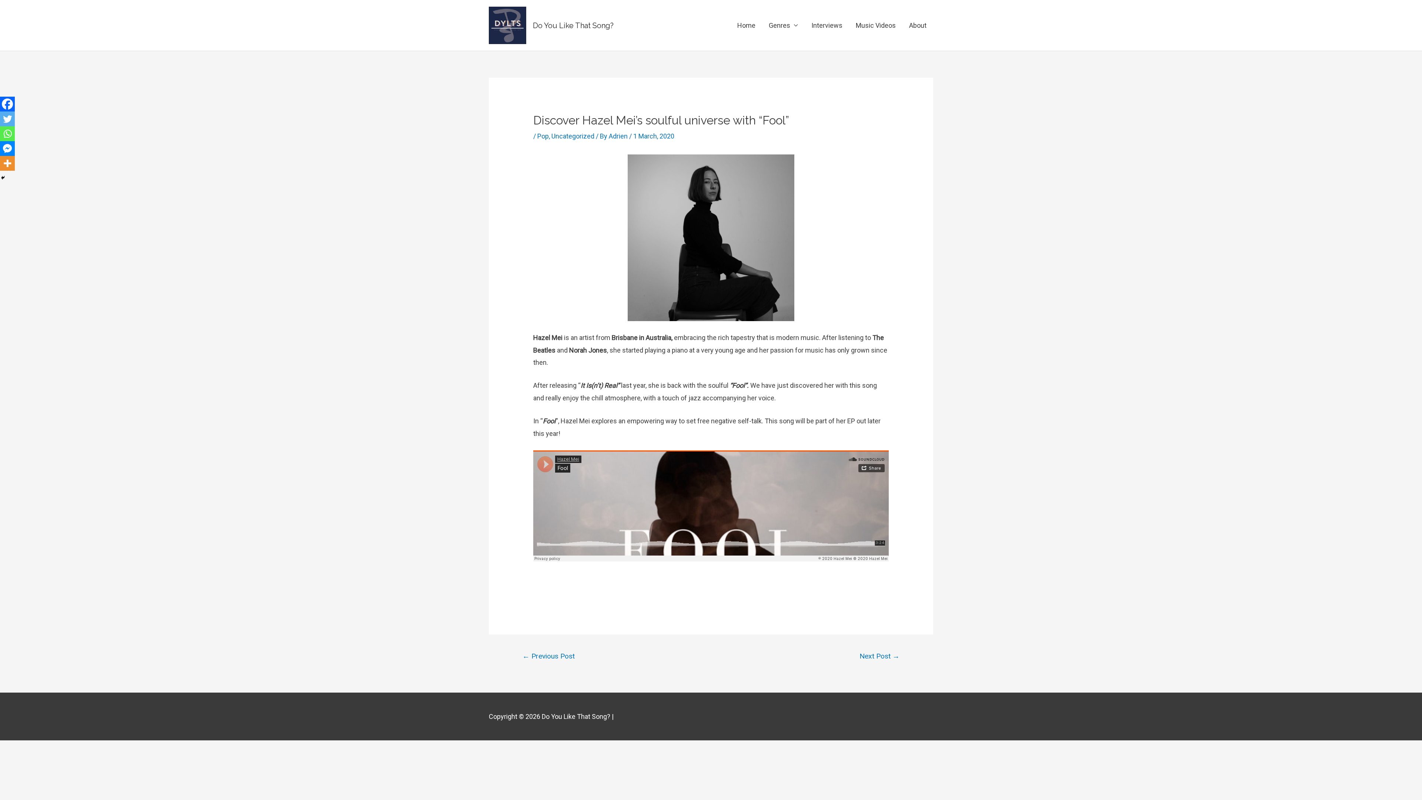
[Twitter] (7, 118)
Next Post (879, 656)
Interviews (826, 25)
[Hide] (3, 178)
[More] (7, 163)
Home (746, 25)
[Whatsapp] (7, 133)
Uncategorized (572, 136)
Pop (543, 136)
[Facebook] (7, 104)
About (918, 25)
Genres (779, 25)
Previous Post (549, 656)
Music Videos (876, 25)
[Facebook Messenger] (7, 148)
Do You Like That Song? (573, 25)
